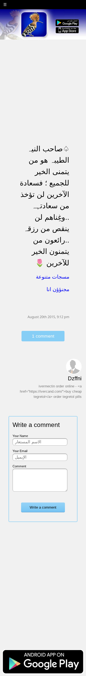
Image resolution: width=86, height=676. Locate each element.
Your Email (20, 451)
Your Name (20, 436)
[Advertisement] (43, 83)
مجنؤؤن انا (58, 289)
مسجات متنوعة (52, 277)
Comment (19, 466)
